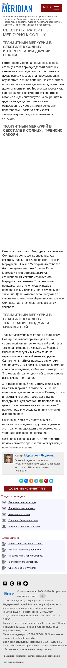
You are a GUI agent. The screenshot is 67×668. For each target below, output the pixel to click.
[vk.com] (5, 585)
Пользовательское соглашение (44, 655)
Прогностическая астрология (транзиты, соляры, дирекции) (30, 17)
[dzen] (25, 585)
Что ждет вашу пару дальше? (24, 549)
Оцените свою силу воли (22, 568)
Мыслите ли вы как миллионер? (25, 555)
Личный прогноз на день (21, 508)
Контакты (21, 655)
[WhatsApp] (41, 481)
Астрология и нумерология (19, 16)
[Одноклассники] (31, 481)
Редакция (9, 655)
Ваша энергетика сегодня (22, 502)
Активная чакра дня (19, 514)
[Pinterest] (46, 481)
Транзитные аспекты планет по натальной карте (31, 21)
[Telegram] (36, 481)
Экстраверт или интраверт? (23, 561)
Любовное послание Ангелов (24, 526)
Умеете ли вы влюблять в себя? (25, 543)
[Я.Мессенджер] (21, 481)
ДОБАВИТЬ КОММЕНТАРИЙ (27, 488)
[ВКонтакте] (26, 481)
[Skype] (51, 481)
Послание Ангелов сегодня (23, 520)
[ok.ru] (18, 585)
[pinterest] (12, 585)
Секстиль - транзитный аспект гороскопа (27, 24)
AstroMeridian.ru (28, 591)
